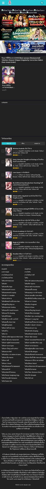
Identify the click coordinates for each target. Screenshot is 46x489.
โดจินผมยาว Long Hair (32, 319)
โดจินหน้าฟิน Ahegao (31, 351)
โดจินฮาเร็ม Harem (36, 177)
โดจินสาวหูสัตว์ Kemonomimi (10, 342)
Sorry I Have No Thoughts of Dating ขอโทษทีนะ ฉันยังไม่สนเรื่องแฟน (28, 160)
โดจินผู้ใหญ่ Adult (7, 325)
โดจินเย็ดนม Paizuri (31, 363)
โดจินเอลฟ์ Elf (6, 369)
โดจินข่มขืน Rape (7, 286)
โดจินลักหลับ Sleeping (31, 331)
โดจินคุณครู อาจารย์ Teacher (33, 292)
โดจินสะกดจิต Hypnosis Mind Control (13, 337)
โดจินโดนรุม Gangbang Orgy (10, 375)
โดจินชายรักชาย (7, 298)
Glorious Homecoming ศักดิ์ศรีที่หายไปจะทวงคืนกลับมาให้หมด (28, 210)
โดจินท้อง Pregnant (31, 304)
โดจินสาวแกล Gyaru (8, 345)
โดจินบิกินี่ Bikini (6, 316)
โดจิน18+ (35, 202)
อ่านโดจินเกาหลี (23, 202)
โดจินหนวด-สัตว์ (7, 351)
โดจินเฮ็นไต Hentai (30, 369)
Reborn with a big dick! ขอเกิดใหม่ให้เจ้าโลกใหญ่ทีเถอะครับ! (27, 197)
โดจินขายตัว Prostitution (32, 286)
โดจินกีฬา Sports (30, 283)
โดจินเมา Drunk (6, 363)
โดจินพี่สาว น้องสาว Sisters (33, 325)
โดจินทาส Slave (29, 307)
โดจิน (16, 166)
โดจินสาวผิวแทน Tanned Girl (10, 340)
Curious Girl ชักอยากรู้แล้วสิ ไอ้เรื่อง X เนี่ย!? (26, 220)
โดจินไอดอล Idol (7, 381)
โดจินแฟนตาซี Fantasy (9, 372)
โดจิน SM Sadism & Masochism (34, 281)
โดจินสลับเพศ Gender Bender (33, 334)
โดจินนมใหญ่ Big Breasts (36, 248)
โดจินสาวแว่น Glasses (31, 345)
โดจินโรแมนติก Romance (9, 378)
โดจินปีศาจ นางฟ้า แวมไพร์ (10, 319)
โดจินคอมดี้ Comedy (31, 289)
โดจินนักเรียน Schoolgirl (32, 313)
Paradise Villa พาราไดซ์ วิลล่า (22, 254)
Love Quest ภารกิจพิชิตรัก (21, 172)
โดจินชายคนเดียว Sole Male (33, 295)
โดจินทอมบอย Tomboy (9, 307)
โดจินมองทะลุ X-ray (31, 328)
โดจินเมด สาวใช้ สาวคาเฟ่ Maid (34, 360)
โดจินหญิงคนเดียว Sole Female (34, 348)
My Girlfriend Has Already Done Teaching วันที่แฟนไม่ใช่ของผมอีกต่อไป (28, 184)
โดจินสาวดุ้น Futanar (31, 337)
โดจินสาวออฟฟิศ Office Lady (33, 342)
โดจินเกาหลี (24, 153)
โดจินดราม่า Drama (24, 175)
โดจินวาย (4, 334)
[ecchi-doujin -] (10, 4)
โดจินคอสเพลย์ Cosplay (9, 292)
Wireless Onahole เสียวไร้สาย (22, 148)
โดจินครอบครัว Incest (8, 289)
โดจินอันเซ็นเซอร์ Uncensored (34, 354)
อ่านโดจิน (35, 200)
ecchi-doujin (35, 151)
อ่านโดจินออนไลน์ (7, 275)
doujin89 (21, 151)
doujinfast (27, 151)
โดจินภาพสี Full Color (25, 166)
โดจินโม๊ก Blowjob (30, 375)
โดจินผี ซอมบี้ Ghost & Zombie (34, 322)
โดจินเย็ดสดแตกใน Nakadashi (11, 366)
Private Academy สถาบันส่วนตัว (23, 231)
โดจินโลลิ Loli (29, 378)
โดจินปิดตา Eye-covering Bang (34, 316)
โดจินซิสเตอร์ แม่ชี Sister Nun (11, 301)
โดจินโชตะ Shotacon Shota (33, 372)
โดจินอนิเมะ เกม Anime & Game (11, 354)
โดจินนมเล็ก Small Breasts (10, 310)
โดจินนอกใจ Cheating (8, 313)
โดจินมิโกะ (5, 331)
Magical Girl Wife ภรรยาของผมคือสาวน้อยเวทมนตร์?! (26, 243)
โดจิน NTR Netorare (8, 281)
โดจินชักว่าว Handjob (8, 295)
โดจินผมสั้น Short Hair (8, 322)
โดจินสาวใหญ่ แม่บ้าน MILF (10, 348)
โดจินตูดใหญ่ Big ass (8, 304)
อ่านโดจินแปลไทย (7, 278)
